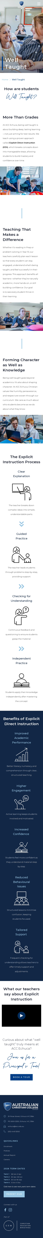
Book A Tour (21, 1077)
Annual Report (9, 1155)
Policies (7, 1151)
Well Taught (18, 79)
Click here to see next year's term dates (19, 1187)
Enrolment (8, 1146)
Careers (7, 1159)
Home (5, 79)
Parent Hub (14, 1194)
